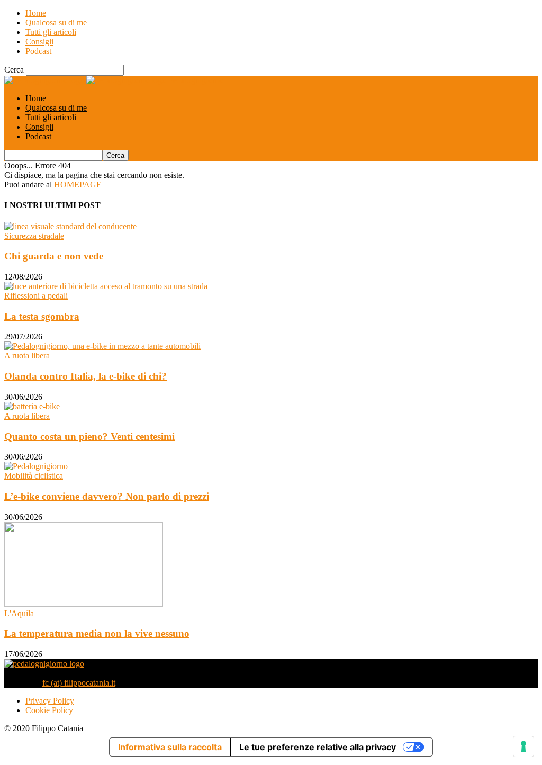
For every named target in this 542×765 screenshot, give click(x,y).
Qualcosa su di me (56, 22)
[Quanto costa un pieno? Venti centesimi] (32, 406)
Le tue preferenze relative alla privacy (317, 747)
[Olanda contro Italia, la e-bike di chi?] (102, 345)
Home (35, 12)
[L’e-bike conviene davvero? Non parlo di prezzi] (36, 466)
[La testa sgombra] (105, 286)
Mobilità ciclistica (33, 475)
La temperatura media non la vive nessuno (96, 633)
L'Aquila (19, 613)
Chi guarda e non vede (53, 256)
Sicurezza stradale (34, 235)
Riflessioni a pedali (36, 295)
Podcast (38, 51)
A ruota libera (27, 355)
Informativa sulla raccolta (170, 747)
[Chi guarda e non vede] (70, 226)
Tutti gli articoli (50, 32)
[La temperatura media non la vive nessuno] (83, 603)
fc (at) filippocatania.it (78, 682)
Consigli (39, 41)
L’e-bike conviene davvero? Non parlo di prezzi (106, 496)
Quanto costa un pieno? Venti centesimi (89, 436)
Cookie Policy (49, 710)
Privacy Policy (49, 700)
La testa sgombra (41, 316)
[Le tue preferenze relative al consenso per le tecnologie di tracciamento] (523, 746)
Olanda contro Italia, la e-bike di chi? (85, 376)
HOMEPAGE (78, 184)
